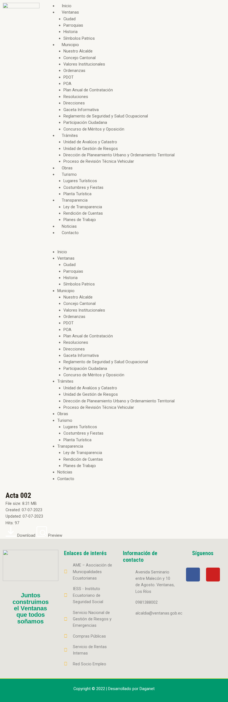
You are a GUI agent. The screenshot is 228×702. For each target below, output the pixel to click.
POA (67, 83)
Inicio (66, 5)
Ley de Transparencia (82, 206)
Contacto (70, 232)
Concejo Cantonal (79, 57)
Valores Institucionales (84, 64)
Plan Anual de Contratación (88, 89)
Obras (67, 168)
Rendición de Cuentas (83, 213)
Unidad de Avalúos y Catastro (90, 141)
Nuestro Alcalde (78, 51)
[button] (135, 245)
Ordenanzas (74, 70)
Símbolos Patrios (79, 38)
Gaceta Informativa (81, 109)
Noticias (69, 226)
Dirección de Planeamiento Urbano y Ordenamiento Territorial (119, 154)
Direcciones (74, 103)
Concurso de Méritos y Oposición (93, 129)
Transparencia (75, 200)
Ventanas (70, 12)
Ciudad (69, 18)
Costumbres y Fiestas (83, 187)
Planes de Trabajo (79, 219)
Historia (70, 31)
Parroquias (73, 25)
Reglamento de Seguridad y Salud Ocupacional (105, 116)
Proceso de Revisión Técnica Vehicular (98, 161)
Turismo (69, 174)
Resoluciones (75, 96)
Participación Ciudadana (85, 122)
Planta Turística (77, 193)
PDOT (68, 77)
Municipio (70, 44)
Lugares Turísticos (80, 180)
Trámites (70, 135)
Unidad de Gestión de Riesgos (90, 148)
